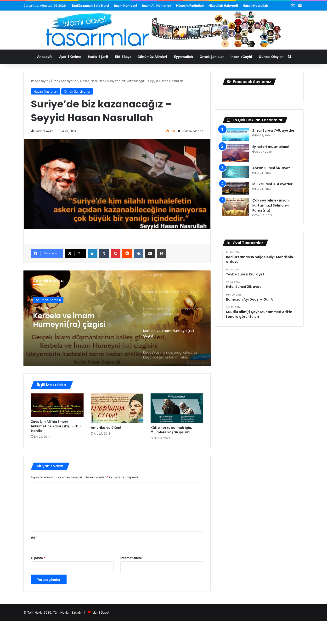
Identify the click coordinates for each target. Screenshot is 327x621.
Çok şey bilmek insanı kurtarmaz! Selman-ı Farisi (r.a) (271, 205)
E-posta (38, 558)
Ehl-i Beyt (123, 57)
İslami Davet (100, 612)
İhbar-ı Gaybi (241, 57)
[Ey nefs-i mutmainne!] (235, 153)
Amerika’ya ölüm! (106, 427)
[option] (117, 318)
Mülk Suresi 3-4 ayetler (272, 184)
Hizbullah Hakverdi (223, 5)
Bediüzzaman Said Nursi (90, 5)
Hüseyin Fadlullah (190, 5)
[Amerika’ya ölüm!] (117, 408)
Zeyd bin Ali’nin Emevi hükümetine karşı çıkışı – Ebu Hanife (56, 426)
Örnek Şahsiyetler (64, 81)
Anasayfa (44, 57)
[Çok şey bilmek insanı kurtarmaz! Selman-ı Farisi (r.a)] (235, 207)
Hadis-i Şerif (98, 57)
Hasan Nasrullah (255, 5)
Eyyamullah (183, 57)
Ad (34, 537)
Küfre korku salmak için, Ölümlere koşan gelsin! (171, 430)
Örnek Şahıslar (212, 57)
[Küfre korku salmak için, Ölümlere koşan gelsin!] (177, 408)
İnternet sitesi (131, 558)
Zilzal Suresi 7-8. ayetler (273, 130)
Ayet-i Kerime (70, 57)
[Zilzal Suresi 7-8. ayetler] (235, 134)
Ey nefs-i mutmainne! (270, 146)
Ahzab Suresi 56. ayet (271, 168)
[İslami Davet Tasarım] (163, 30)
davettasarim (43, 131)
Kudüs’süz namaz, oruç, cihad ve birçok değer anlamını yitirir (76, 320)
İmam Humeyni (125, 5)
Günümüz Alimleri (152, 57)
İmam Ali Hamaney (156, 5)
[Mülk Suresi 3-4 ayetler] (235, 188)
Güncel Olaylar (271, 57)
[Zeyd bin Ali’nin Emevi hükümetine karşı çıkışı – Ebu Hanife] (57, 405)
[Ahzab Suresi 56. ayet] (235, 172)
